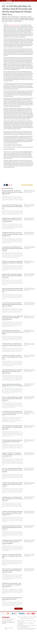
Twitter (7, 185)
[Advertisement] (18, 175)
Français (21, 0)
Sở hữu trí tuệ (19, 616)
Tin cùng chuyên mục (8, 188)
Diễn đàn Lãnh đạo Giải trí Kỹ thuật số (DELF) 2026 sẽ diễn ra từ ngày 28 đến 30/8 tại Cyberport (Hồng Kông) (12, 542)
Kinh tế (3, 3)
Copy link (12, 185)
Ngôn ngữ (34, 616)
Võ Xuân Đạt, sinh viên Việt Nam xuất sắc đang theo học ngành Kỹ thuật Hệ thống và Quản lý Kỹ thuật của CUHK (12, 513)
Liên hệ (32, 618)
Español (24, 0)
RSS (29, 616)
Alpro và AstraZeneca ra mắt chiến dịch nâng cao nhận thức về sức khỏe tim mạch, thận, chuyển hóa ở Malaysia (12, 570)
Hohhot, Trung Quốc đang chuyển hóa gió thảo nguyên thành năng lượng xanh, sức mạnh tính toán (12, 290)
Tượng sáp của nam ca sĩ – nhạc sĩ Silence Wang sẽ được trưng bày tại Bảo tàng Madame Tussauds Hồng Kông (12, 317)
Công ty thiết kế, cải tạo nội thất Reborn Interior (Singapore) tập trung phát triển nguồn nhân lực (12, 332)
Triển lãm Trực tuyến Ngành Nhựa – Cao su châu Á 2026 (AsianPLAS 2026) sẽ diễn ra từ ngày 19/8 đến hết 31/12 (11, 585)
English (18, 0)
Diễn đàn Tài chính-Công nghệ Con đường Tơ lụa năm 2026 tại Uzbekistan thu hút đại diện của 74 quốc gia (12, 275)
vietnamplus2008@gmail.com (23, 626)
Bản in (9, 185)
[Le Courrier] (28, 614)
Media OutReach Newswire (14, 25)
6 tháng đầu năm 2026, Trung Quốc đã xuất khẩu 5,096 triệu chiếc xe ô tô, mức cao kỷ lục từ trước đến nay (12, 498)
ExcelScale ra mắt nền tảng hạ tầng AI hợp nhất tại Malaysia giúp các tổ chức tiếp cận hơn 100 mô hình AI (12, 484)
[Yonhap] (14, 614)
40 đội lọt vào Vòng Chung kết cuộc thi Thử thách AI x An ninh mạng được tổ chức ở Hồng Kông (12, 357)
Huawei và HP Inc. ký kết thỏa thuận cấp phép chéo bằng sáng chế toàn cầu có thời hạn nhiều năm (12, 206)
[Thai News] (3, 614)
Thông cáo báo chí (9, 3)
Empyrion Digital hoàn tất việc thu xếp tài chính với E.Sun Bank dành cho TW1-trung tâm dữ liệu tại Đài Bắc (12, 192)
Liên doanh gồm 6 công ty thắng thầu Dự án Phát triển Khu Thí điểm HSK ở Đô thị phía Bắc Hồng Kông (12, 248)
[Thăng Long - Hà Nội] (30, 0)
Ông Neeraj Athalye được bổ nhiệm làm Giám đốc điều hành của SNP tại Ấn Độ (12, 598)
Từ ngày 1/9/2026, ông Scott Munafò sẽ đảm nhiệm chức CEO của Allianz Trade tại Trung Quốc (12, 556)
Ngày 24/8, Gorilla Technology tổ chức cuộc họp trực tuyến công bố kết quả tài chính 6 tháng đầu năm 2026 (12, 398)
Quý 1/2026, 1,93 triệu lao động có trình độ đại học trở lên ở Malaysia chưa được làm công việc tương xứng (12, 470)
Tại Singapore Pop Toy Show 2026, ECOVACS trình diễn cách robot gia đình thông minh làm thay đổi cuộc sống (12, 234)
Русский (28, 0)
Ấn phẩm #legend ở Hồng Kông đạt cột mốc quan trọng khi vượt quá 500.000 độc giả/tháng (12, 385)
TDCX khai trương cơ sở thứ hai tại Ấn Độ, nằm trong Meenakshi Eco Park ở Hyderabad (12, 440)
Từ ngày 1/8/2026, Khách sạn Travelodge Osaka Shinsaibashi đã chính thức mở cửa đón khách (12, 262)
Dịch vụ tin (24, 618)
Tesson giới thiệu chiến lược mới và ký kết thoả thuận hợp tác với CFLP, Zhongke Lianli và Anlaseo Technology (12, 371)
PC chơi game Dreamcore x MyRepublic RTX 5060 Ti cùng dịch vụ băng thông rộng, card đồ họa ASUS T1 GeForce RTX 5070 (12, 413)
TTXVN (21, 618)
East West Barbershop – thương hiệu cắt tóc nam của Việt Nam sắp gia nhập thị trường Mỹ (12, 344)
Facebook (5, 185)
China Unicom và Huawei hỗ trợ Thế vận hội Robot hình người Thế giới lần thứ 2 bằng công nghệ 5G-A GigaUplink (12, 304)
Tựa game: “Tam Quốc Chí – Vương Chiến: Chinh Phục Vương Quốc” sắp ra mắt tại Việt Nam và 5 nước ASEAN (12, 454)
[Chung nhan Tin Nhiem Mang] (9, 628)
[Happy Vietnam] (8, 614)
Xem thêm (18, 608)
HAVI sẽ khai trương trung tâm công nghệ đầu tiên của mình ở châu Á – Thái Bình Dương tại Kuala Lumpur (12, 427)
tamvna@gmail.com (20, 624)
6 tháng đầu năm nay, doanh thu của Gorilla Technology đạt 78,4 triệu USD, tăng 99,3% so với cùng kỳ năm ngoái (12, 220)
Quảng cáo (28, 618)
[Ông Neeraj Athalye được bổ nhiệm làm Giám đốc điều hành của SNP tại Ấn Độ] (29, 600)
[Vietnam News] (21, 614)
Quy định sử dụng (25, 616)
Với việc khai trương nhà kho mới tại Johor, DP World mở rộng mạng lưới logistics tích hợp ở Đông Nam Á (12, 527)
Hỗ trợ (31, 616)
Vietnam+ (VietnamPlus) (9, 0)
